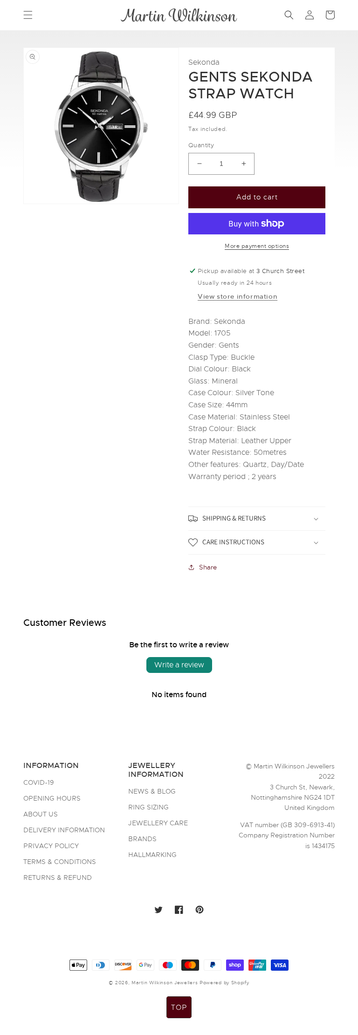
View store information (237, 296)
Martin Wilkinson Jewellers (164, 983)
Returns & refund (57, 877)
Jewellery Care (158, 823)
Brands (142, 839)
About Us (40, 814)
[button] (28, 15)
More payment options (257, 246)
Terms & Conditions (59, 861)
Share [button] (208, 567)
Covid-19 (38, 783)
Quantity (201, 145)
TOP (179, 1007)
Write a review (179, 665)
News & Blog (152, 791)
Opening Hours (52, 798)
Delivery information (64, 830)
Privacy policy (51, 846)
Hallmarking (152, 854)
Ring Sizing (148, 807)
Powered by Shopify (224, 983)
